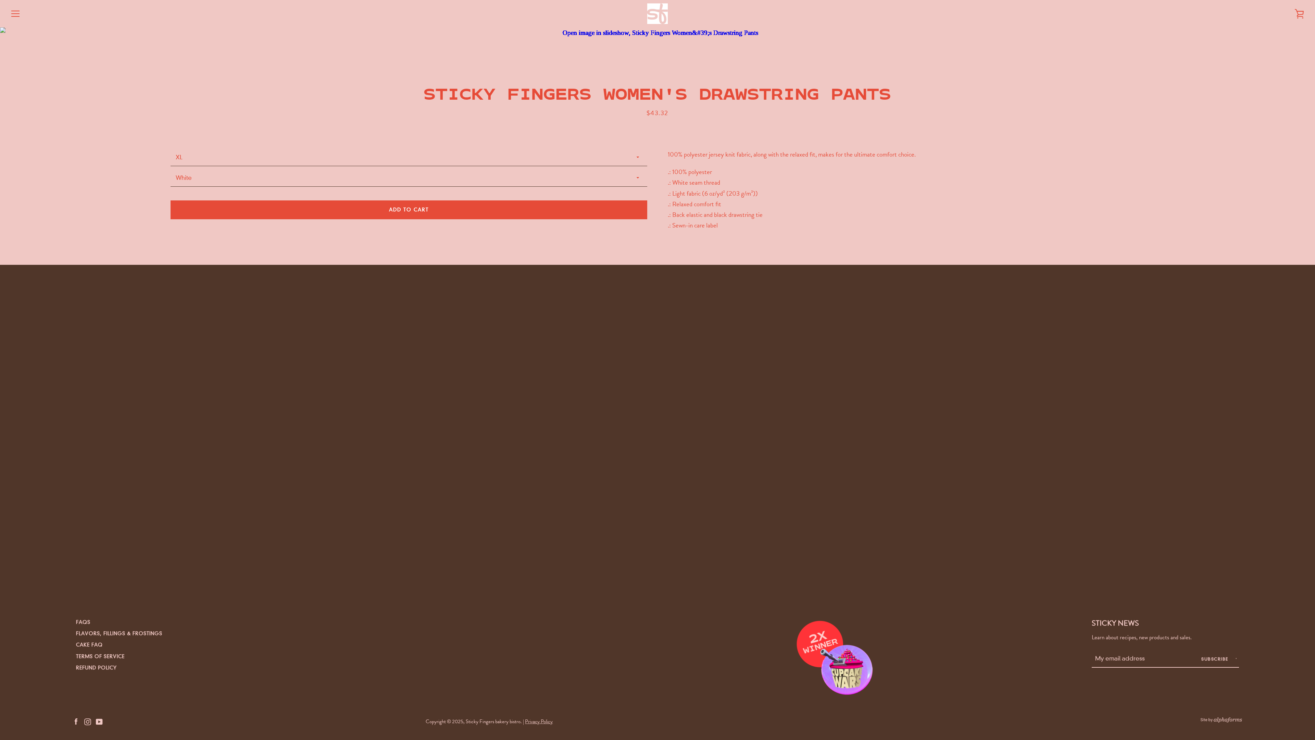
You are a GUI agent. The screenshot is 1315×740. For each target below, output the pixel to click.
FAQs (83, 622)
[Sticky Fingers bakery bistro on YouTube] (99, 721)
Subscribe (1215, 659)
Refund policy (96, 668)
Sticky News (1115, 623)
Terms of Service (100, 656)
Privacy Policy (539, 721)
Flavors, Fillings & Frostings (119, 633)
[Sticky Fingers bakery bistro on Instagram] (87, 721)
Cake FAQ (89, 645)
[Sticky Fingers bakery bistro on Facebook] (76, 721)
